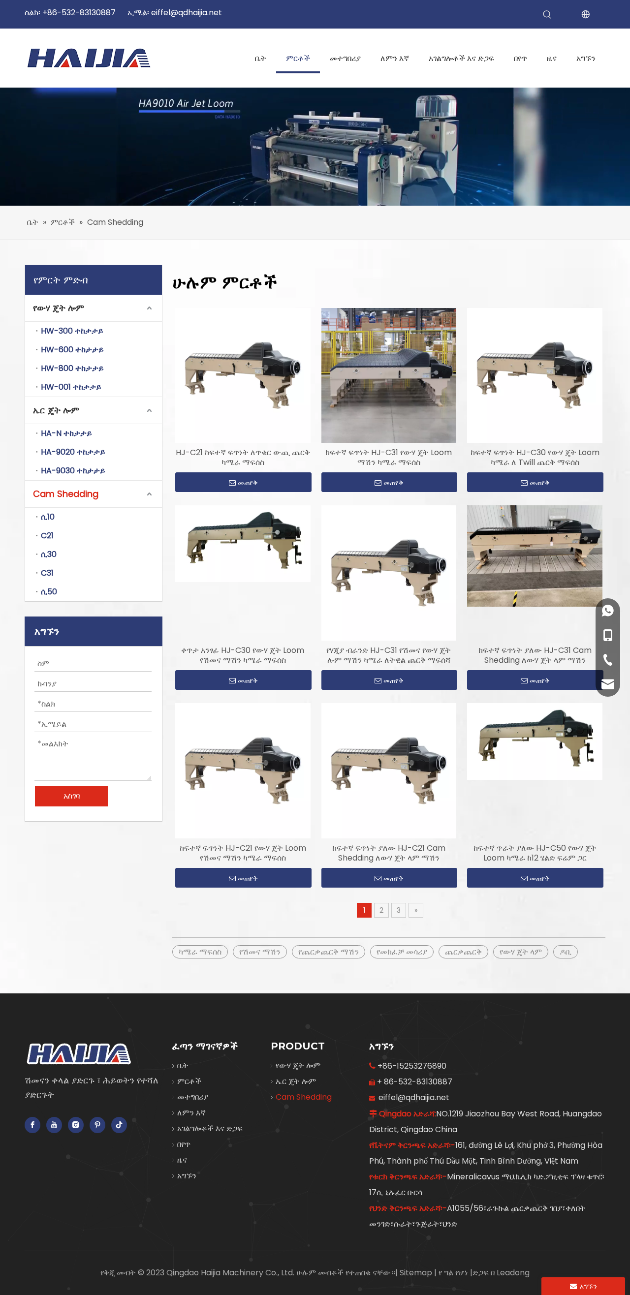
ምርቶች (189, 1081)
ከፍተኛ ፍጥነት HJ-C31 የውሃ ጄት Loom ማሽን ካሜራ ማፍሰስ (388, 457)
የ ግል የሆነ (454, 1272)
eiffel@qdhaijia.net (186, 12)
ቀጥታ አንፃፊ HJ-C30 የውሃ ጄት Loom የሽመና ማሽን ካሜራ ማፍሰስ (242, 655)
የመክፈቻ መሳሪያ (402, 951)
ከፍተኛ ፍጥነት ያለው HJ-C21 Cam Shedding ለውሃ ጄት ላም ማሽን (388, 853)
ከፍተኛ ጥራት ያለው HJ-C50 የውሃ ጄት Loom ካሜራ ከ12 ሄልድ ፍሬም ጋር (535, 853)
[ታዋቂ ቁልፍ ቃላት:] (547, 15)
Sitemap (417, 1272)
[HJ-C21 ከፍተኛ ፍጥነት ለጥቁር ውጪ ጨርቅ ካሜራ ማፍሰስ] (243, 375)
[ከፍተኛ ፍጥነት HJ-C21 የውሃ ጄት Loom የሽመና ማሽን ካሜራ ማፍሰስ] (243, 770)
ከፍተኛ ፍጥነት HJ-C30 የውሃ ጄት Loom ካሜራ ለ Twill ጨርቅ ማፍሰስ (535, 457)
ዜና (182, 1160)
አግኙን (186, 1175)
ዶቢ (565, 951)
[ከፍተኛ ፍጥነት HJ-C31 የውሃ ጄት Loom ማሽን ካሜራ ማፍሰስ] (389, 375)
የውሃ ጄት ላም (521, 951)
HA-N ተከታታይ (66, 433)
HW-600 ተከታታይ (72, 349)
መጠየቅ (248, 483)
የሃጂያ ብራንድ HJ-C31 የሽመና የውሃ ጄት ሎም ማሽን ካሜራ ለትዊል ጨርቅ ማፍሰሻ (388, 655)
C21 (47, 535)
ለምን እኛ (191, 1112)
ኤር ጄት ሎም (56, 410)
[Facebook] (32, 1125)
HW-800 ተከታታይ (72, 368)
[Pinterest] (97, 1125)
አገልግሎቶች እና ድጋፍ (210, 1128)
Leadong (513, 1272)
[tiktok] (119, 1125)
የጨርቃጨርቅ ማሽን (328, 951)
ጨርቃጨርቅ (463, 951)
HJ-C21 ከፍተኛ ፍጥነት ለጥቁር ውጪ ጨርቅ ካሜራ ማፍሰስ (243, 457)
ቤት (183, 1065)
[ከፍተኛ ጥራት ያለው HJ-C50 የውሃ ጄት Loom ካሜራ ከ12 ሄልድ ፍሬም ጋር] (534, 740)
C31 (47, 573)
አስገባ (71, 796)
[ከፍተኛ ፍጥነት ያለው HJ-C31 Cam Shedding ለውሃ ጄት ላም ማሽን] (534, 555)
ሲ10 (48, 517)
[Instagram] (76, 1125)
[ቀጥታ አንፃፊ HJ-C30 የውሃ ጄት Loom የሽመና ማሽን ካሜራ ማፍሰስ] (243, 543)
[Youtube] (54, 1125)
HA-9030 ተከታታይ (73, 470)
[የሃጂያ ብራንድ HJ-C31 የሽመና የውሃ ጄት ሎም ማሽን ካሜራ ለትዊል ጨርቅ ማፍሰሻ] (389, 572)
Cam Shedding (65, 494)
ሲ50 (49, 591)
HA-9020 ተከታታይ (73, 452)
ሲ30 (49, 554)
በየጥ (183, 1144)
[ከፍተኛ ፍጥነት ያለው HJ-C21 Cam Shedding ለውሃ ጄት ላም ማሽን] (389, 770)
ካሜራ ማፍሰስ (200, 951)
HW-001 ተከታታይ (71, 387)
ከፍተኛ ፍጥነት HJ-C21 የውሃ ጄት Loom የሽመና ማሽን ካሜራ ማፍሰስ (243, 853)
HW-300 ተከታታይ (72, 331)
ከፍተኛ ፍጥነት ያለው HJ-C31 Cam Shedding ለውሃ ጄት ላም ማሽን (535, 655)
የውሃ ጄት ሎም (58, 308)
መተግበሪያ (192, 1097)
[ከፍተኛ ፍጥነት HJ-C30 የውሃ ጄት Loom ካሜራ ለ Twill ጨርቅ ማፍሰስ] (534, 375)
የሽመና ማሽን (260, 951)
